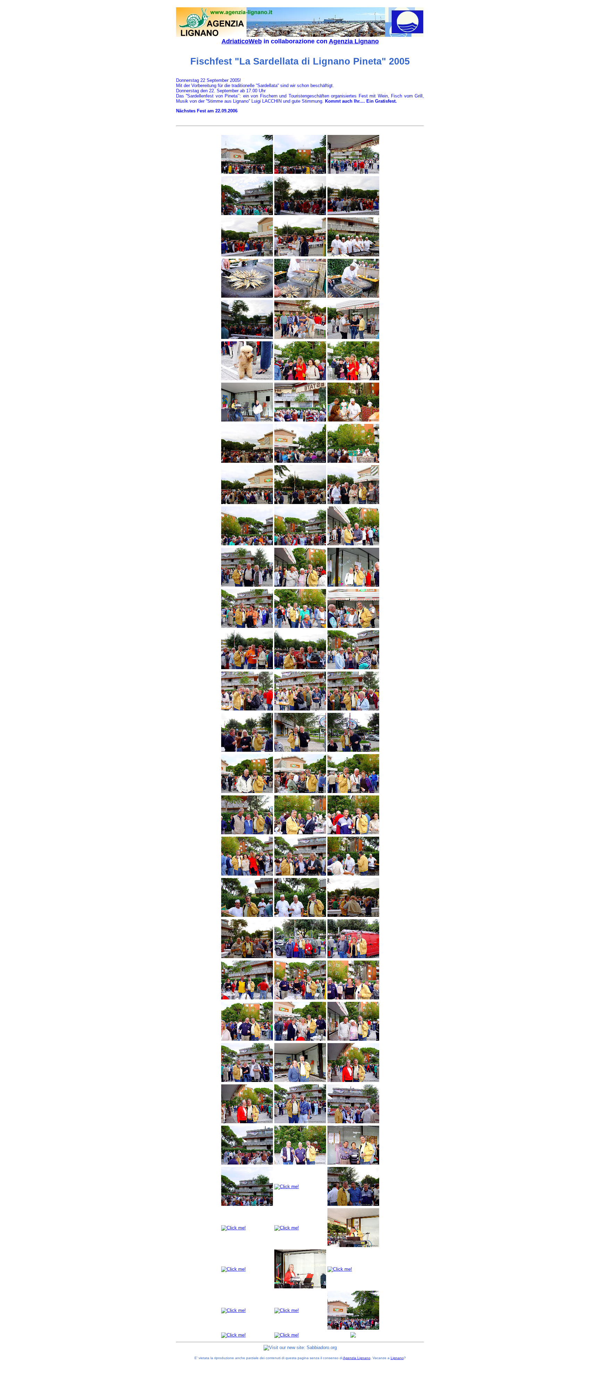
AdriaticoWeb (242, 41)
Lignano (397, 1358)
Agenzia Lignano (354, 41)
